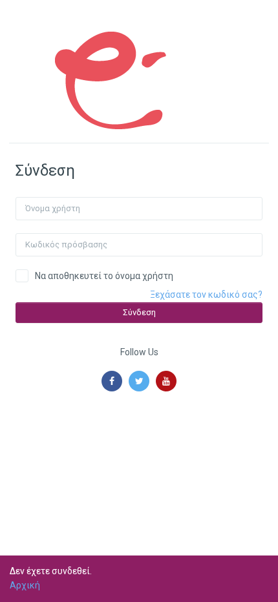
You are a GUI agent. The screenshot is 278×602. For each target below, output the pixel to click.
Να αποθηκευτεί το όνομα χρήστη (104, 276)
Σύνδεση (139, 312)
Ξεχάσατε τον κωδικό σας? (206, 294)
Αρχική (25, 585)
